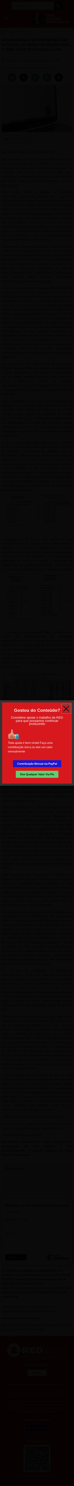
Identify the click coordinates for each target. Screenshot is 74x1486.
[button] (66, 709)
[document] (37, 743)
